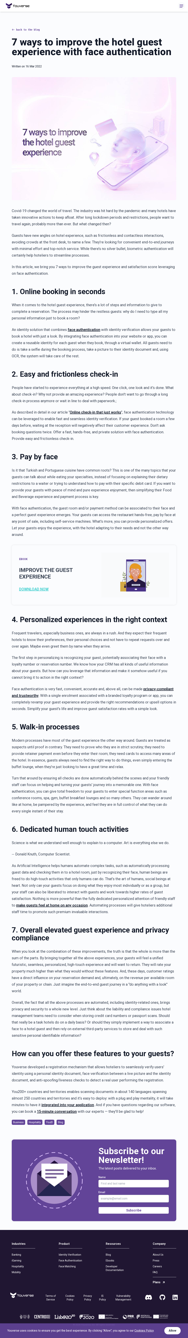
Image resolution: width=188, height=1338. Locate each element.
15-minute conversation (57, 1111)
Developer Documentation (115, 1268)
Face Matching (67, 1266)
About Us (158, 1254)
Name (102, 1177)
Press (156, 1260)
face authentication (84, 329)
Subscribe (133, 1210)
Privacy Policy (88, 1297)
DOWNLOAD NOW (34, 589)
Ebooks (110, 1260)
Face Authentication (70, 1260)
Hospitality (35, 1122)
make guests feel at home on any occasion (52, 905)
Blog (60, 1122)
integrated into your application (67, 1105)
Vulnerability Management (123, 1297)
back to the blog (28, 29)
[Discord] (148, 1297)
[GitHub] (162, 1297)
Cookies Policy (70, 1297)
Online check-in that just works (95, 412)
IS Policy (102, 1297)
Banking (16, 1254)
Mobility (16, 1272)
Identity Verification (70, 1254)
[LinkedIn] (175, 1297)
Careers (157, 1266)
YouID (49, 1122)
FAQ (155, 1272)
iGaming (16, 1260)
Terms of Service (50, 1297)
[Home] (17, 6)
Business (18, 1122)
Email (101, 1192)
